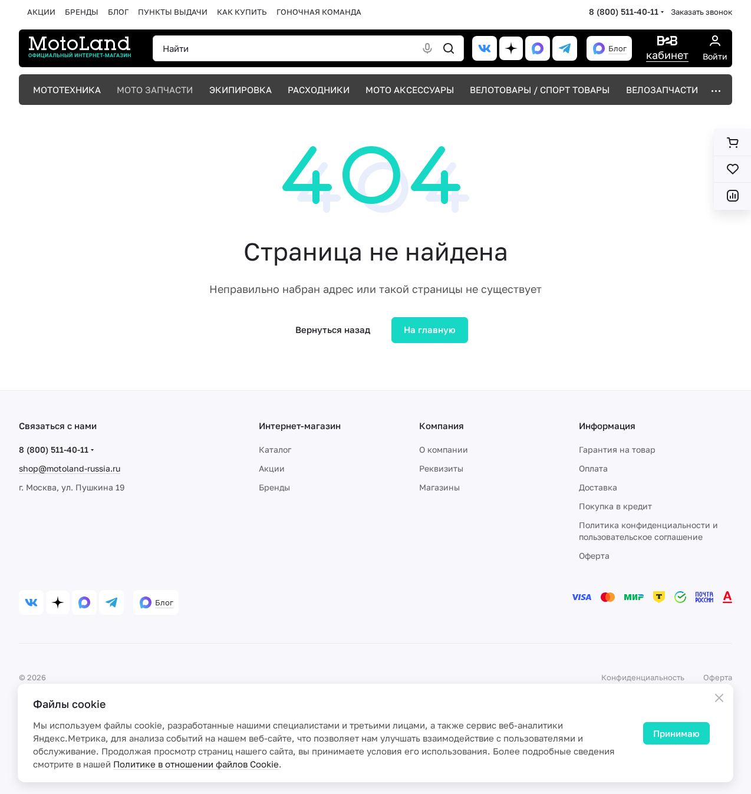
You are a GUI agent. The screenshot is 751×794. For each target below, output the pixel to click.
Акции (272, 468)
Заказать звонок (701, 12)
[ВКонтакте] (484, 48)
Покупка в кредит (615, 506)
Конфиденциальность (642, 677)
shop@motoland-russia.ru (69, 468)
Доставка (598, 487)
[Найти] (448, 48)
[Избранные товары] (732, 169)
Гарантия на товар (617, 449)
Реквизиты (441, 468)
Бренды (274, 487)
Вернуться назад (332, 329)
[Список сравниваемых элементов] (732, 196)
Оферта (594, 556)
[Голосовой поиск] (427, 48)
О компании (443, 449)
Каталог (275, 449)
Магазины (439, 487)
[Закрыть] (719, 697)
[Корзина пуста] (732, 143)
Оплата (593, 468)
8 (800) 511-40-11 (623, 11)
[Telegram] (564, 48)
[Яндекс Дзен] (511, 48)
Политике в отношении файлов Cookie (196, 764)
